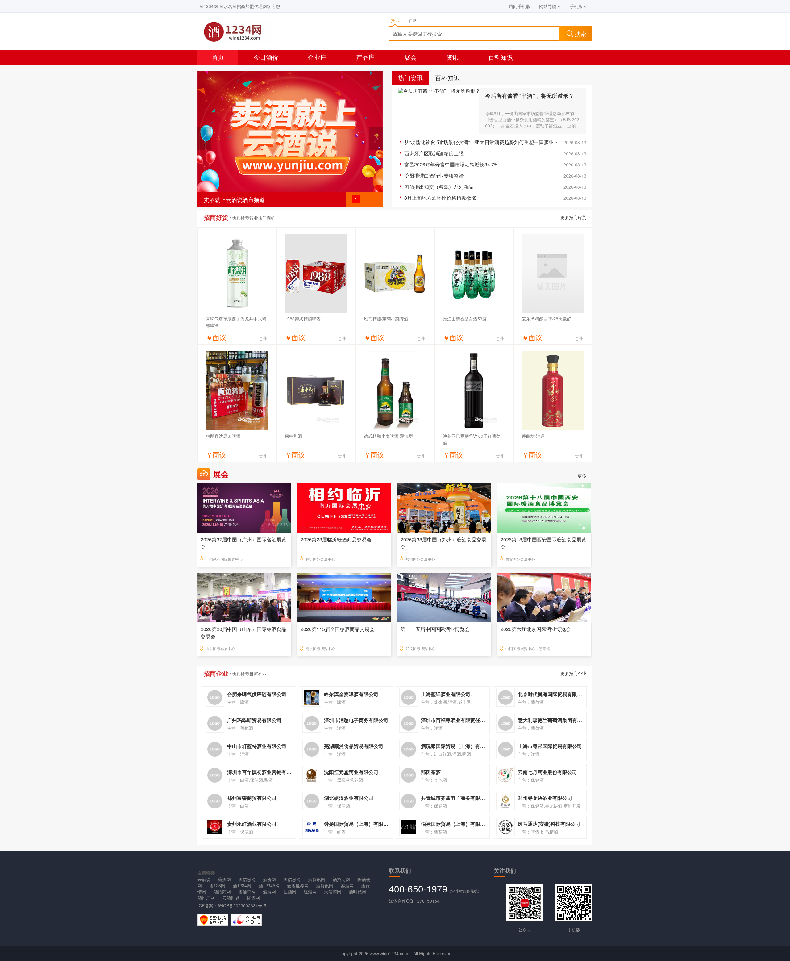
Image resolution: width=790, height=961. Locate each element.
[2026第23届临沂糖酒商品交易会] (344, 507)
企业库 (317, 56)
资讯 (452, 56)
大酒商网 (332, 891)
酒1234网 (242, 885)
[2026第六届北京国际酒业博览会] (544, 597)
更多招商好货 (573, 217)
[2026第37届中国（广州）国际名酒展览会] (244, 507)
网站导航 (547, 6)
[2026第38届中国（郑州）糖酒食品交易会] (444, 507)
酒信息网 (247, 879)
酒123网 (217, 885)
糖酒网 (224, 879)
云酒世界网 (298, 885)
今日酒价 (266, 56)
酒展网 (269, 891)
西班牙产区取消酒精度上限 (434, 153)
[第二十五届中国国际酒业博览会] (444, 597)
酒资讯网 (316, 879)
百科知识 (500, 56)
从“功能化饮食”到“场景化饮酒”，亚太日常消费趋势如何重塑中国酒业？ (481, 142)
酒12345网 (269, 885)
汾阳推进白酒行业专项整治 (434, 175)
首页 (218, 56)
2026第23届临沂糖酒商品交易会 (336, 539)
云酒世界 (230, 898)
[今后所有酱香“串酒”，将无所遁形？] (438, 110)
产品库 (365, 56)
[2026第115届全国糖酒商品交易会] (344, 597)
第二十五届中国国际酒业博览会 (435, 629)
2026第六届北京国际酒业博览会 (536, 629)
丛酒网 (289, 891)
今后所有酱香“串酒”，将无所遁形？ (529, 96)
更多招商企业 (573, 673)
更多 (582, 476)
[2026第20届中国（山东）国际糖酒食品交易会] (244, 597)
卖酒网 (347, 885)
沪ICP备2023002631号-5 (242, 905)
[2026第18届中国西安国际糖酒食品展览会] (544, 507)
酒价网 (269, 879)
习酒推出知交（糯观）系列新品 (438, 186)
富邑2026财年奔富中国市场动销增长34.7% (451, 164)
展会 (410, 56)
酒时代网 (357, 891)
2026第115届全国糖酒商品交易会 (337, 629)
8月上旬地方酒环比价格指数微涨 (440, 197)
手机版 (576, 6)
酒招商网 (341, 879)
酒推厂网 (206, 898)
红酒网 (310, 891)
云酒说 (204, 879)
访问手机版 (519, 6)
